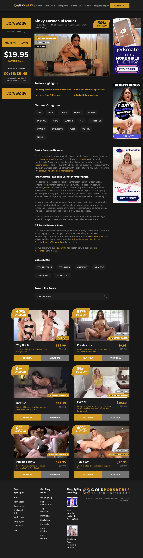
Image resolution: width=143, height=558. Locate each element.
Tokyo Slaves (78, 239)
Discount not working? (16, 31)
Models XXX (19, 517)
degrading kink (46, 159)
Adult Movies (43, 529)
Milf (82, 121)
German (91, 112)
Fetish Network (96, 236)
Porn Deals (50, 5)
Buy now (27, 357)
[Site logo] (24, 5)
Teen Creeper (62, 275)
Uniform (86, 129)
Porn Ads (44, 524)
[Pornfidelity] (101, 325)
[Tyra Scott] (101, 441)
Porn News (45, 515)
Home (39, 5)
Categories (63, 5)
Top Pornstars (45, 510)
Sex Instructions (46, 503)
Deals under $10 (19, 511)
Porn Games (43, 537)
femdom (84, 159)
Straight (41, 129)
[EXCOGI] (101, 382)
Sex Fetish (45, 519)
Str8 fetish (95, 121)
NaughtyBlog (99, 5)
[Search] (105, 296)
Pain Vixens (99, 267)
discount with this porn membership (56, 170)
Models (87, 5)
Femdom (63, 112)
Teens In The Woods (52, 242)
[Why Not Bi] (41, 325)
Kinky (55, 121)
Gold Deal (119, 5)
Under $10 (76, 5)
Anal (39, 112)
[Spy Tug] (41, 382)
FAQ (15, 529)
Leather (69, 121)
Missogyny (82, 267)
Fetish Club (90, 239)
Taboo (72, 129)
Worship (41, 137)
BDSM (50, 112)
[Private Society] (41, 441)
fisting (47, 187)
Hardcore (41, 121)
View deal (55, 357)
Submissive (57, 129)
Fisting (77, 112)
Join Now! (16, 23)
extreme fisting (41, 164)
